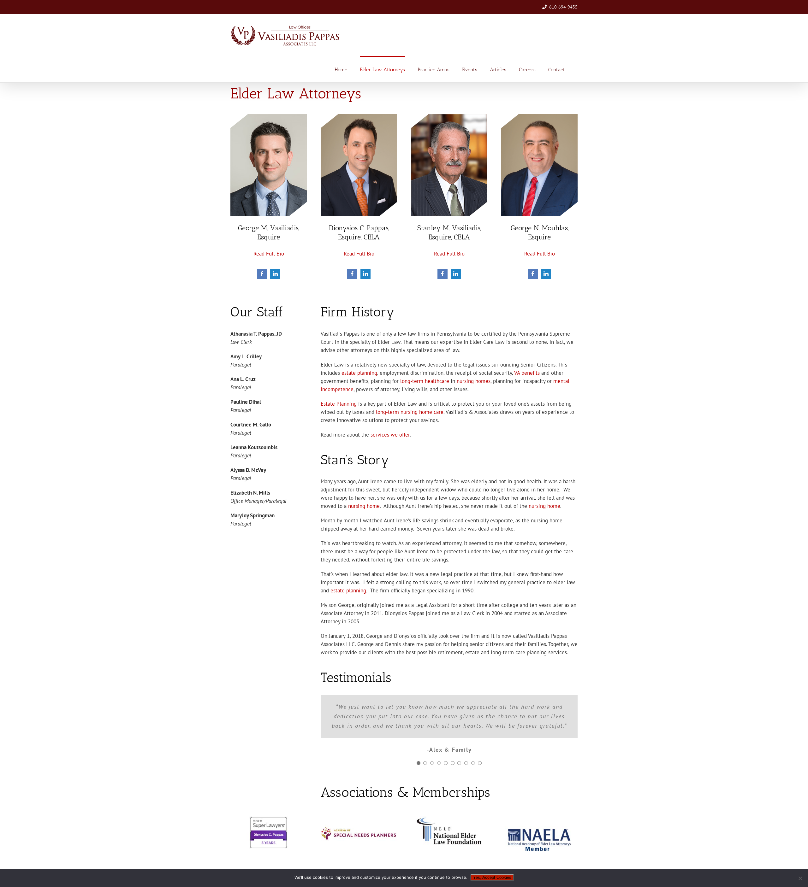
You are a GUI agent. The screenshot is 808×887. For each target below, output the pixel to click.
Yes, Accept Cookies (492, 877)
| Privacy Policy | (270, 864)
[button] (418, 744)
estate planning (359, 372)
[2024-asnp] (359, 799)
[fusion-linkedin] (275, 274)
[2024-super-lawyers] (268, 799)
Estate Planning (339, 403)
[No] (800, 878)
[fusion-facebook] (262, 274)
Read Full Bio (268, 253)
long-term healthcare (424, 381)
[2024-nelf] (449, 799)
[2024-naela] (539, 805)
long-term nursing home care (409, 411)
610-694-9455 (563, 7)
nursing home (364, 505)
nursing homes (473, 381)
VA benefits (527, 372)
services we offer (390, 434)
